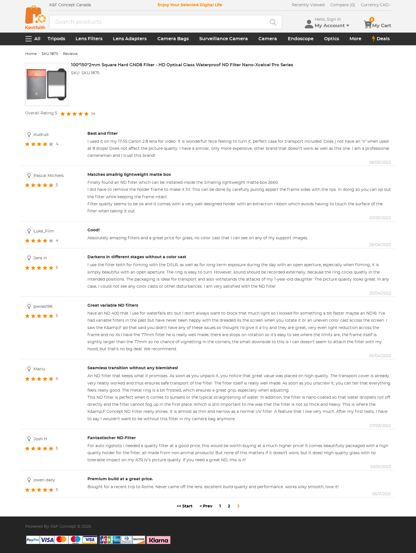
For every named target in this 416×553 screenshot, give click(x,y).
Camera (267, 39)
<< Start (184, 506)
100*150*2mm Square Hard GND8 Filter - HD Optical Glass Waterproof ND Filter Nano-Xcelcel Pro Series (182, 65)
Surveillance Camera (223, 39)
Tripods (56, 39)
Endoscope (301, 39)
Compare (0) (342, 5)
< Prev (206, 506)
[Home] (35, 17)
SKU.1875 (50, 54)
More (355, 39)
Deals (383, 39)
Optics (331, 39)
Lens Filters (89, 39)
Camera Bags (173, 39)
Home (31, 54)
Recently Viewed (308, 5)
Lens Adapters (130, 39)
